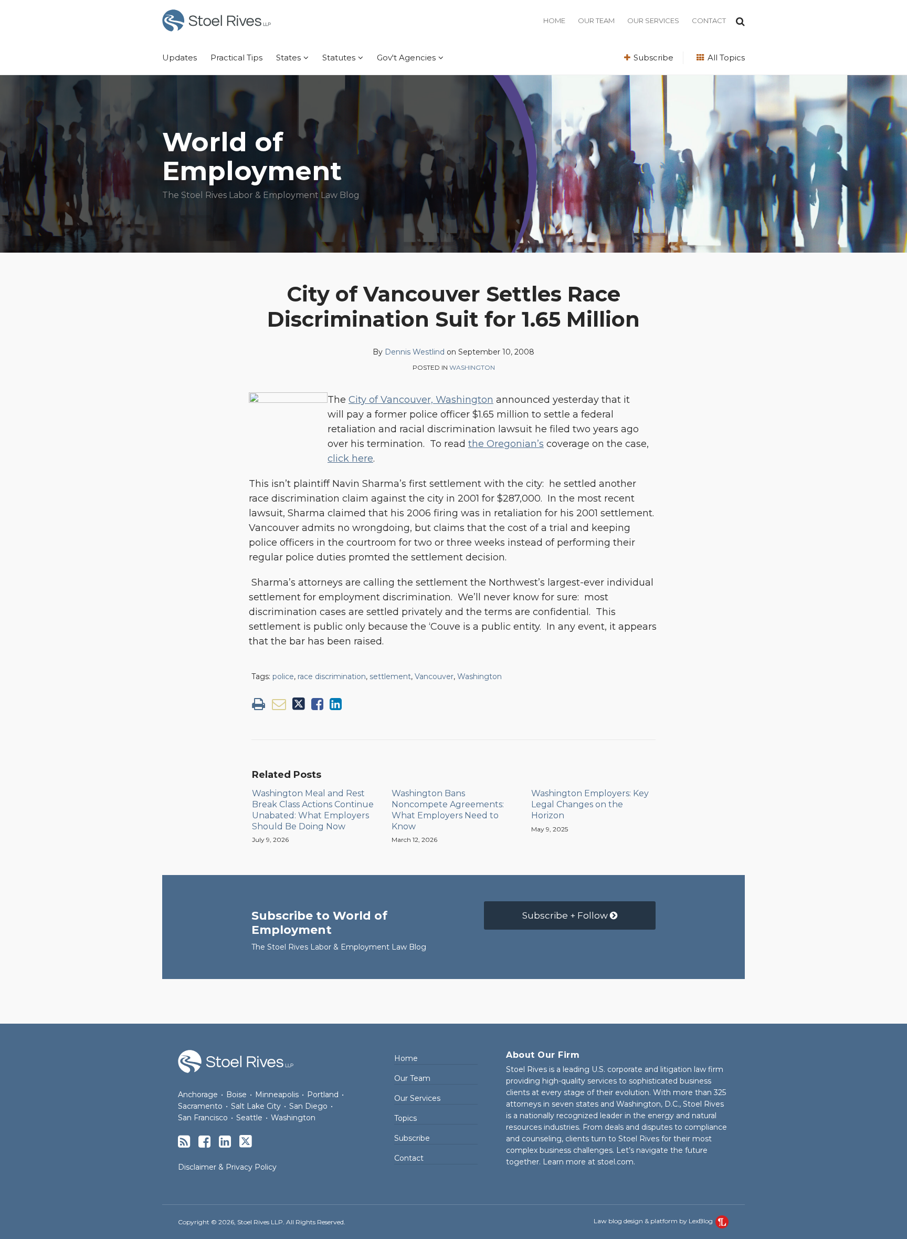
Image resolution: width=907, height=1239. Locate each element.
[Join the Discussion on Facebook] (204, 1141)
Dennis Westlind (415, 352)
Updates (179, 58)
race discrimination (332, 676)
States (288, 58)
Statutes (338, 58)
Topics (405, 1118)
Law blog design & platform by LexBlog (654, 1221)
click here (350, 458)
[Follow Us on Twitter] (245, 1141)
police (283, 676)
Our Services (653, 20)
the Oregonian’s (506, 444)
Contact (709, 20)
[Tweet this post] (298, 704)
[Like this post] (317, 704)
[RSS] (184, 1141)
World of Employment (252, 156)
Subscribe (652, 58)
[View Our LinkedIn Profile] (225, 1141)
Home (554, 20)
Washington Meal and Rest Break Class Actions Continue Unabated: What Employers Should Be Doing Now (313, 809)
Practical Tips (236, 58)
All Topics (725, 58)
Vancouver (434, 676)
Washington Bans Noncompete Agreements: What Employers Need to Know (448, 809)
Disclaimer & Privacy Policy (227, 1167)
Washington (472, 367)
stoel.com (615, 1162)
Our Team (596, 20)
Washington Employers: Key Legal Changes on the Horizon (590, 804)
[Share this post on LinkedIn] (336, 704)
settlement (390, 676)
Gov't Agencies (406, 58)
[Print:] (258, 704)
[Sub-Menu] (305, 57)
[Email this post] (279, 704)
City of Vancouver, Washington (421, 399)
